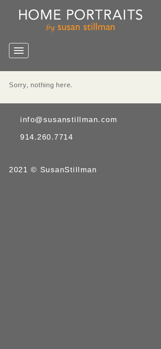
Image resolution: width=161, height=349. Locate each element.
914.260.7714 (46, 137)
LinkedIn (50, 153)
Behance (30, 153)
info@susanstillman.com (68, 119)
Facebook (11, 153)
